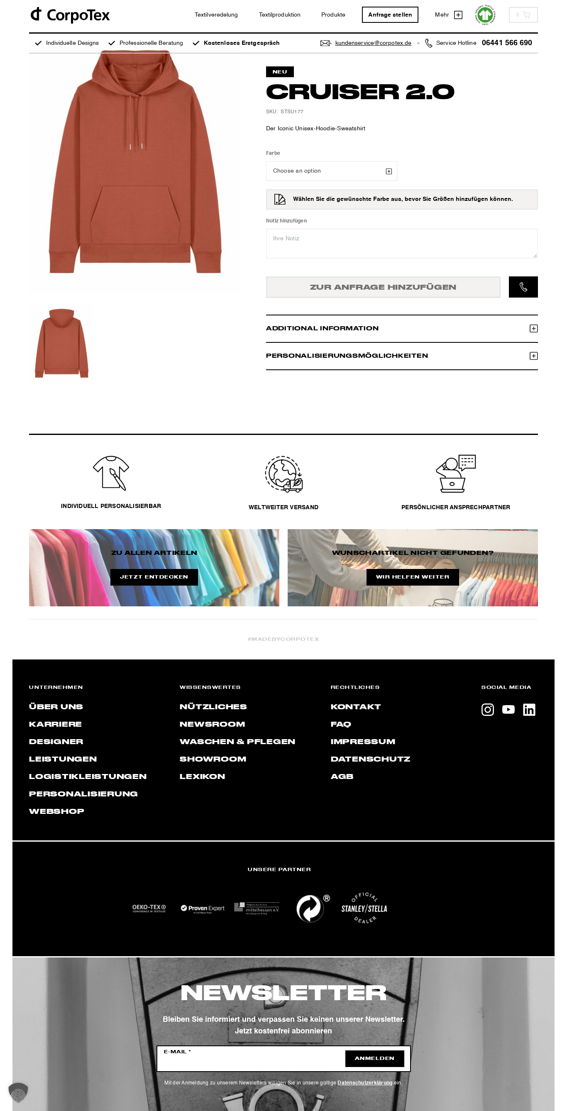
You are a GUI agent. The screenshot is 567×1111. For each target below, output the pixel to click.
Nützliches (213, 707)
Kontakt (356, 707)
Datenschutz (371, 759)
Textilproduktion (280, 15)
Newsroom (212, 724)
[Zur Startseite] (69, 14)
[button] (18, 1092)
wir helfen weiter (413, 577)
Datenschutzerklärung (364, 1083)
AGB (342, 777)
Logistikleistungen (88, 777)
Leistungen (63, 759)
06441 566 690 (507, 43)
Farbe (273, 153)
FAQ (341, 724)
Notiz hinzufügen (286, 221)
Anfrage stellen (390, 15)
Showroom (213, 759)
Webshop (56, 811)
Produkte (333, 15)
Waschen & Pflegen (238, 742)
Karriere (55, 724)
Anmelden (375, 1059)
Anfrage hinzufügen (383, 287)
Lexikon (202, 777)
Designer (56, 742)
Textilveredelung (216, 15)
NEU (280, 72)
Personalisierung (83, 794)
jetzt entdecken (154, 577)
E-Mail (178, 1052)
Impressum (363, 742)
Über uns (56, 707)
